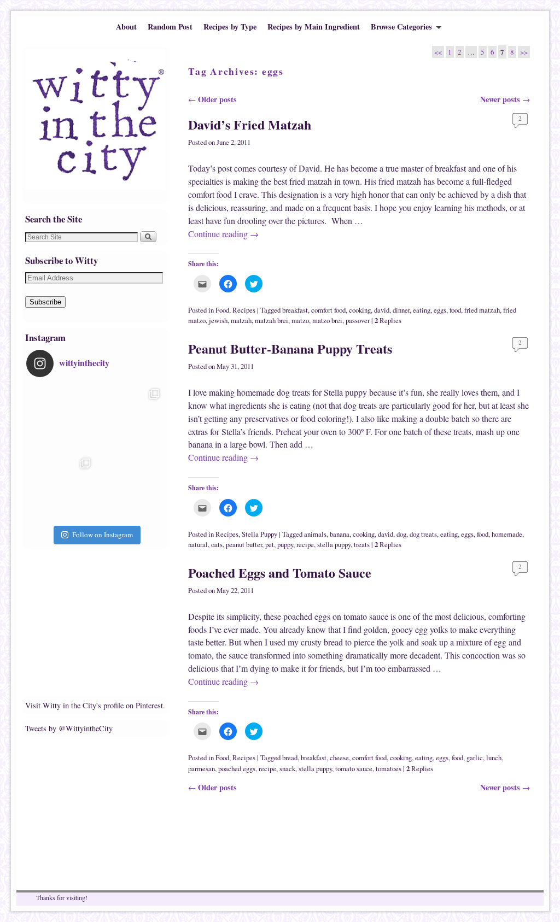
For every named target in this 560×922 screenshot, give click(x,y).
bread (290, 757)
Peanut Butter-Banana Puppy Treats (290, 348)
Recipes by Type (229, 26)
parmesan (201, 768)
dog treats (423, 534)
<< (438, 52)
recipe (305, 544)
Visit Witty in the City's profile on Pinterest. (95, 705)
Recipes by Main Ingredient (313, 26)
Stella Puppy (259, 534)
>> (524, 52)
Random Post (170, 26)
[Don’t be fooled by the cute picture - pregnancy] (61, 418)
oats (217, 544)
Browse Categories (398, 29)
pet (269, 544)
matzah (241, 320)
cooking (360, 310)
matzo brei (327, 320)
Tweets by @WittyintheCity (69, 728)
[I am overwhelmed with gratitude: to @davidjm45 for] (61, 487)
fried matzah (482, 310)
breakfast (295, 310)
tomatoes (388, 768)
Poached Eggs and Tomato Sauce (279, 572)
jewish (218, 320)
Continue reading (223, 233)
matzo (300, 320)
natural (198, 544)
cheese (339, 757)
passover (358, 320)
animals (315, 534)
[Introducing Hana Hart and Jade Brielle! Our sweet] (130, 418)
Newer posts (505, 99)
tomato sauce (353, 768)
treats (362, 544)
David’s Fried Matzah (249, 124)
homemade (507, 534)
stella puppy (334, 544)
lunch (493, 757)
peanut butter (244, 544)
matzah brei (271, 320)
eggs (440, 310)
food (455, 310)
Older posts (212, 99)
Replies (388, 320)
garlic (474, 757)
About (126, 26)
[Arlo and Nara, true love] (130, 487)
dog (401, 534)
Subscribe (45, 302)
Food (222, 310)
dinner (401, 310)
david (381, 310)
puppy (285, 544)
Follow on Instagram (102, 534)
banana (339, 534)
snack (287, 768)
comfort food (328, 310)
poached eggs (236, 768)
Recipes (243, 310)
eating (421, 310)
